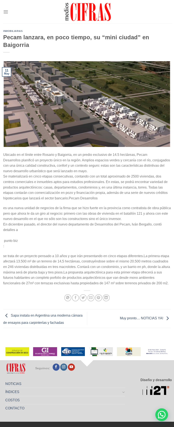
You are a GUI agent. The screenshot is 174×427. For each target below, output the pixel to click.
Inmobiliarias (12, 31)
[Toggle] (123, 392)
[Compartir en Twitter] (83, 297)
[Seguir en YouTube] (71, 367)
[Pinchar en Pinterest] (98, 297)
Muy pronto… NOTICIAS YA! (142, 318)
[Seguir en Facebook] (56, 367)
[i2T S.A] (157, 391)
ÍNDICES (12, 392)
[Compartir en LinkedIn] (106, 297)
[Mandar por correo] (90, 297)
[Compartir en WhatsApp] (67, 297)
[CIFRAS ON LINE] (88, 11)
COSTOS (12, 400)
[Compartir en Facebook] (75, 297)
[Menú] (5, 12)
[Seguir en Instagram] (63, 367)
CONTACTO (14, 408)
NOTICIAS (13, 384)
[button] (161, 414)
